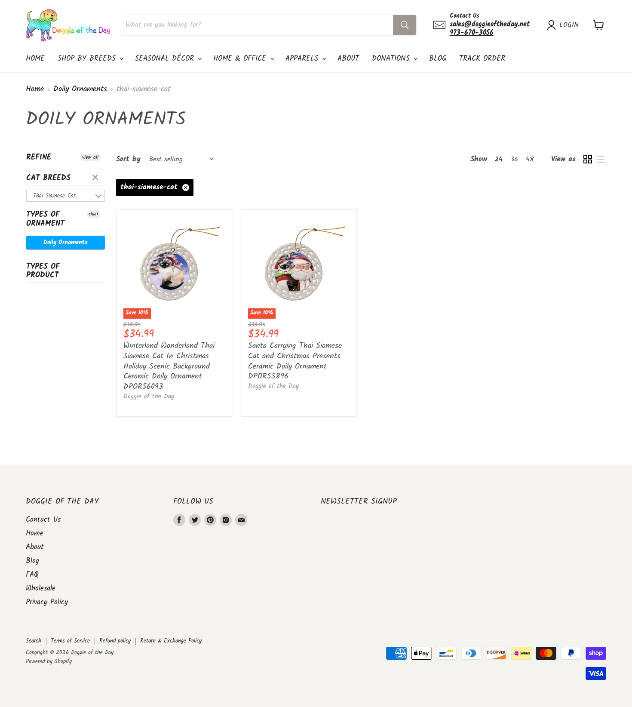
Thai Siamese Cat (54, 195)
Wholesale (40, 588)
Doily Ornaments (80, 89)
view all (90, 157)
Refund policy (115, 641)
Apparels (303, 59)
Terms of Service (70, 641)
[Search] (404, 25)
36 (514, 159)
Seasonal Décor (166, 59)
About (348, 59)
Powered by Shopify (49, 661)
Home (35, 59)
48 (530, 159)
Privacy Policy (47, 602)
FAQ (32, 575)
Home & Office (241, 59)
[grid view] (587, 159)
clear (96, 178)
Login (569, 25)
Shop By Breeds (88, 59)
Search (33, 641)
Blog (437, 59)
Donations (392, 59)
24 (499, 159)
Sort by (128, 159)
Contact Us (43, 520)
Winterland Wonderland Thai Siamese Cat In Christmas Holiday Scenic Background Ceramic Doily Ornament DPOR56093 (169, 366)
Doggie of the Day (148, 396)
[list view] (600, 159)
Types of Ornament (45, 219)
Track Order (482, 59)
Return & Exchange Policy (171, 641)
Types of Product (43, 271)
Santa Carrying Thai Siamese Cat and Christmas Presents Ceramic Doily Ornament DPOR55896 (295, 361)
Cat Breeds (48, 178)
